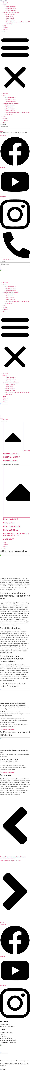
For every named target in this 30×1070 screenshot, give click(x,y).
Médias (5, 29)
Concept (5, 27)
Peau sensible (10, 20)
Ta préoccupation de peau (11, 12)
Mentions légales (5, 1024)
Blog (4, 25)
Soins (4, 5)
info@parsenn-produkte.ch (8, 1040)
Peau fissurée (10, 18)
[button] (15, 62)
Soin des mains (11, 6)
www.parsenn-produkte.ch (8, 1042)
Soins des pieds (11, 8)
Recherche (3, 124)
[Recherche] (1, 130)
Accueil (5, 3)
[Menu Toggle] (1, 416)
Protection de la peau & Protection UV (18, 22)
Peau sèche (9, 16)
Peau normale (10, 14)
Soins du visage (11, 10)
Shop (4, 31)
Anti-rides (9, 24)
